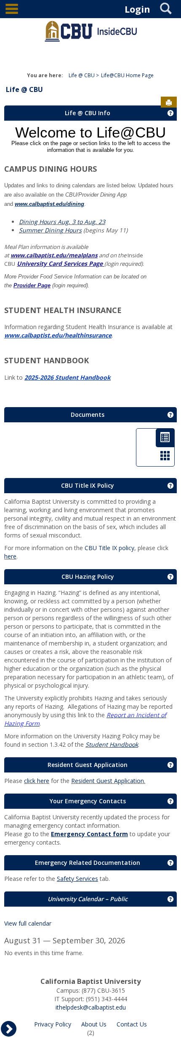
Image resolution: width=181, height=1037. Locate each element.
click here (36, 781)
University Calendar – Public (88, 899)
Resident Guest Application (88, 765)
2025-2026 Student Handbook (67, 377)
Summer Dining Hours (50, 230)
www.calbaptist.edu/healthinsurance (58, 335)
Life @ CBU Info (87, 113)
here (10, 556)
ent (103, 744)
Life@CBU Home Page (127, 75)
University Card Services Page (60, 263)
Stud (91, 744)
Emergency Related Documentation (87, 863)
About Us (93, 1024)
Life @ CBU (82, 75)
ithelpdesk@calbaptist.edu (91, 1007)
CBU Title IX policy (109, 548)
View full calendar (27, 923)
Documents (87, 414)
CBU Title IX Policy (87, 485)
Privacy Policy (52, 1024)
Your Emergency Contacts (88, 801)
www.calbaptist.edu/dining (49, 204)
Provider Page (32, 285)
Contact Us (132, 1024)
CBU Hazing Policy (87, 577)
